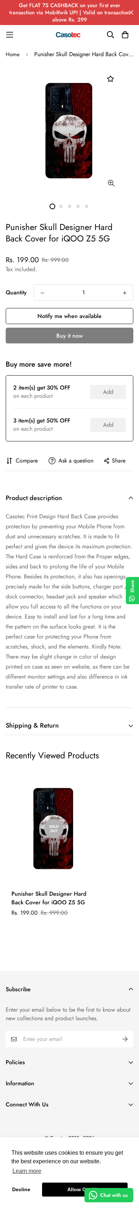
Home (13, 54)
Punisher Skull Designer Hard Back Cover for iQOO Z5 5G (48, 898)
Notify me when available (69, 316)
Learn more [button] (26, 1171)
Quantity (16, 292)
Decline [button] (21, 1189)
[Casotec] (69, 34)
